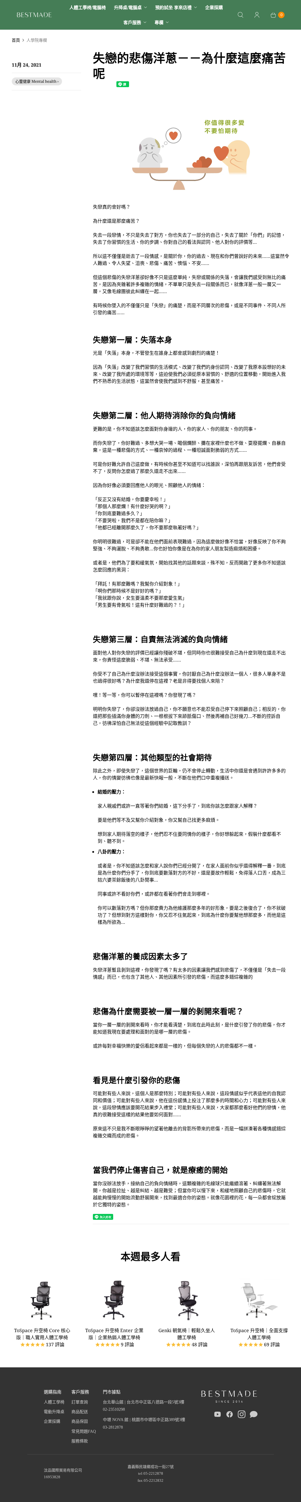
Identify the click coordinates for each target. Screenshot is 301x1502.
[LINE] (253, 1415)
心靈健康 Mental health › (36, 81)
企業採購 (214, 7)
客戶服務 (132, 22)
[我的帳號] (257, 15)
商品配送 (79, 1412)
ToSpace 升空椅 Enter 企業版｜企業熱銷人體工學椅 (114, 1334)
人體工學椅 (54, 1402)
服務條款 (79, 1441)
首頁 (16, 40)
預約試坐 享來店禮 (173, 7)
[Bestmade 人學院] (34, 14)
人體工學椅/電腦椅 (87, 7)
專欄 (159, 22)
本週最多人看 (150, 1256)
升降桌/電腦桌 (128, 7)
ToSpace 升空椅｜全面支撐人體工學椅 (259, 1334)
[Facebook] (229, 1415)
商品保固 (79, 1421)
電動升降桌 (54, 1412)
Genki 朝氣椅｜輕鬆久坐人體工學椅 (186, 1334)
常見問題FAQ (83, 1431)
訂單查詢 (79, 1402)
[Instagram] (241, 1415)
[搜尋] (240, 15)
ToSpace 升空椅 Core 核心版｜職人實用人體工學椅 (42, 1334)
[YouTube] (217, 1415)
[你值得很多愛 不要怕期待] (191, 200)
